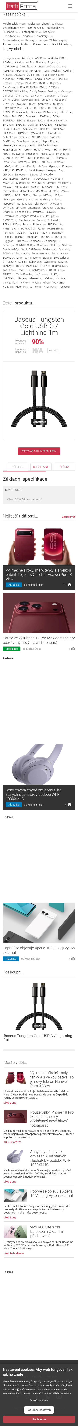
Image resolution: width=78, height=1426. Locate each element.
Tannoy (8, 265)
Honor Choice (43, 149)
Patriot (38, 211)
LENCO (8, 174)
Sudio (22, 261)
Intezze (24, 162)
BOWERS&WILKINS (15, 91)
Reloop (8, 236)
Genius (24, 137)
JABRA (46, 162)
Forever (44, 128)
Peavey (50, 211)
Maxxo (8, 186)
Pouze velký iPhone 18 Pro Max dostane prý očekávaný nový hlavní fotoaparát (39, 640)
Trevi (21, 270)
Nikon (21, 199)
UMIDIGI (9, 278)
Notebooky (55, 27)
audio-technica (53, 74)
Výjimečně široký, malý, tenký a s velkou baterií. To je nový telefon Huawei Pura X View (39, 574)
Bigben (55, 83)
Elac (31, 120)
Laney (51, 170)
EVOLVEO (46, 124)
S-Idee (67, 245)
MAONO (8, 182)
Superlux (35, 261)
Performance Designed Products (23, 216)
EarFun (45, 116)
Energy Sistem (57, 120)
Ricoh (19, 236)
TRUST (8, 274)
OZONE (8, 211)
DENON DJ (55, 108)
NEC (47, 195)
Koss (67, 166)
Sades (22, 241)
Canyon (36, 95)
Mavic (51, 182)
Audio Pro (34, 74)
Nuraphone (25, 203)
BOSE (54, 87)
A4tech (27, 58)
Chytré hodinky (52, 23)
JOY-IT (31, 166)
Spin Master (32, 257)
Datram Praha (12, 108)
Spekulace (12, 648)
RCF (46, 232)
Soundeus (23, 253)
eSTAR (33, 124)
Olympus (41, 203)
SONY (8, 253)
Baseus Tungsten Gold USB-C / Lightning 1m (38, 1038)
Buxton (53, 91)
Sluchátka (11, 31)
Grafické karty (62, 44)
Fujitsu (22, 132)
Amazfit (26, 66)
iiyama (61, 157)
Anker (39, 66)
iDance (39, 157)
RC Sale (34, 232)
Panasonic (23, 211)
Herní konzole (36, 27)
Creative (44, 103)
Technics (32, 265)
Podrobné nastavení (39, 1410)
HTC (6, 153)
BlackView (10, 87)
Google (23, 141)
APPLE (35, 70)
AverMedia (24, 78)
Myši (26, 44)
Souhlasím (39, 1419)
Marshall (23, 182)
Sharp (42, 245)
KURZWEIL (19, 170)
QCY (41, 228)
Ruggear (9, 241)
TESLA (45, 265)
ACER (40, 58)
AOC (50, 66)
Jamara (59, 162)
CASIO (63, 95)
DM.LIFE (18, 116)
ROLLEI (60, 236)
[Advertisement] (39, 700)
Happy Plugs (50, 141)
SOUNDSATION (13, 257)
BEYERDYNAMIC (36, 83)
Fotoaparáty (31, 31)
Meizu (35, 186)
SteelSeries (61, 257)
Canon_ (8, 95)
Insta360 (9, 162)
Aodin (61, 66)
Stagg (47, 257)
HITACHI (25, 149)
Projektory (11, 36)
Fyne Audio (38, 132)
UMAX (55, 274)
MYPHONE (23, 195)
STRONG (9, 261)
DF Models (50, 112)
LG (34, 174)
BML (43, 87)
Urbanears (36, 278)
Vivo (36, 282)
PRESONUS (55, 224)
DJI (6, 116)
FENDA (61, 124)
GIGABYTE (40, 137)
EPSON (21, 124)
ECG (56, 116)
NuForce (9, 203)
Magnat (57, 178)
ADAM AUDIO (57, 58)
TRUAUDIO (57, 270)
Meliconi (48, 186)
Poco (41, 220)
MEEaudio (22, 186)
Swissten (50, 261)
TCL (20, 265)
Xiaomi (22, 286)
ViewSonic (10, 282)
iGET (50, 157)
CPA (32, 103)
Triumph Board (37, 270)
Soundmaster (41, 253)
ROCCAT (47, 236)
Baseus (62, 78)
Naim (37, 195)
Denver (36, 112)
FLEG (15, 128)
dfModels (66, 112)
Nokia (45, 199)
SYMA (63, 261)
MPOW (53, 191)
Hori (57, 149)
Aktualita (14, 584)
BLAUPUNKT (28, 87)
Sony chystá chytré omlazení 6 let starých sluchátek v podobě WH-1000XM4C (33, 794)
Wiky (47, 282)
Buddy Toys (38, 91)
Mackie (26, 178)
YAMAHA (50, 286)
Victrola (61, 278)
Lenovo (21, 174)
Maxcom (64, 182)
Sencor (8, 245)
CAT (6, 99)
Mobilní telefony (14, 23)
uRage (22, 278)
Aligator (54, 62)
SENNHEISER (25, 245)
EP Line (8, 124)
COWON (21, 103)
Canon (67, 91)
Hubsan (32, 153)
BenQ (18, 83)
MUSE (8, 195)
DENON (40, 108)
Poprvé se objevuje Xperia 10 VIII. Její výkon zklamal (51, 1193)
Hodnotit (53, 350)
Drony (49, 31)
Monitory (45, 36)
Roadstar (32, 236)
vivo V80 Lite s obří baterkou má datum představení (46, 1231)
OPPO (21, 207)
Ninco (33, 199)
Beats (7, 83)
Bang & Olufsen (44, 78)
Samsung (52, 241)
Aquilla (68, 70)
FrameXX (58, 128)
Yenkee (65, 286)
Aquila (56, 70)
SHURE (55, 245)
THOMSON (60, 265)
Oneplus (56, 203)
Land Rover (36, 170)
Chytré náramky (14, 27)
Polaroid (54, 220)
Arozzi (7, 74)
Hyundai (62, 153)
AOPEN (8, 70)
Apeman (22, 70)
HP (67, 149)
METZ (62, 186)
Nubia (56, 199)
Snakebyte (50, 249)
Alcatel (41, 62)
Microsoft (10, 191)
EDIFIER (9, 120)
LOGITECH (11, 178)
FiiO (6, 128)
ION (34, 162)
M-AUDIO (38, 182)
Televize (28, 36)
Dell (28, 108)
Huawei (18, 153)
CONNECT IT (30, 99)
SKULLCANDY (31, 249)
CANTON (22, 95)
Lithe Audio (48, 174)
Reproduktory (13, 40)
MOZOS (41, 191)
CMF (16, 99)
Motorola (27, 191)
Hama (35, 141)
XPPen (35, 286)
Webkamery (58, 40)
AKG (30, 62)
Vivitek (25, 282)
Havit (32, 145)
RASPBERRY (55, 228)
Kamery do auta (36, 40)
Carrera (50, 95)
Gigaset (55, 137)
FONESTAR (29, 128)
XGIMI (8, 286)
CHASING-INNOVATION (17, 157)
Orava (47, 207)
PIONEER (10, 220)
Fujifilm (9, 132)
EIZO (20, 120)
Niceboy (9, 199)
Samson (36, 241)
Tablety (34, 23)
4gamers (13, 58)
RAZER (21, 232)
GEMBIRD (10, 137)
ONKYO (8, 207)
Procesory (11, 44)
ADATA (8, 62)
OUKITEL (61, 207)
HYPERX (47, 153)
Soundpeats (60, 253)
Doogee (32, 116)
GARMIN (54, 132)
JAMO (8, 166)
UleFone (41, 274)
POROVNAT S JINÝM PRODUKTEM (38, 451)
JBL (19, 166)
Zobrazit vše (68, 517)
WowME (58, 282)
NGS (58, 195)
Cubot (58, 103)
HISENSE (10, 149)
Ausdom (9, 78)
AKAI (19, 62)
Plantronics (27, 220)
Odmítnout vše (39, 1400)
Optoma (34, 207)
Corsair (47, 99)
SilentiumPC (11, 249)
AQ (46, 70)
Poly (27, 224)
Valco (49, 278)
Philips (52, 216)
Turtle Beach (24, 274)
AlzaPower (10, 66)
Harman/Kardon (14, 145)
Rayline (8, 232)
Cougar (60, 99)
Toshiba (9, 270)
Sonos (64, 249)
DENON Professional (16, 112)
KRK (6, 170)
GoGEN (9, 141)
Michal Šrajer (35, 584)
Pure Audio (28, 228)
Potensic (39, 224)
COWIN (8, 103)
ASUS (19, 74)
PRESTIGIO (11, 228)
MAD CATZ (41, 178)
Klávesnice (41, 44)
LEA (61, 170)
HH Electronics (48, 145)
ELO (41, 120)
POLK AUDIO (12, 224)
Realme (57, 232)
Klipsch (54, 166)
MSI (65, 191)
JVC (42, 166)
